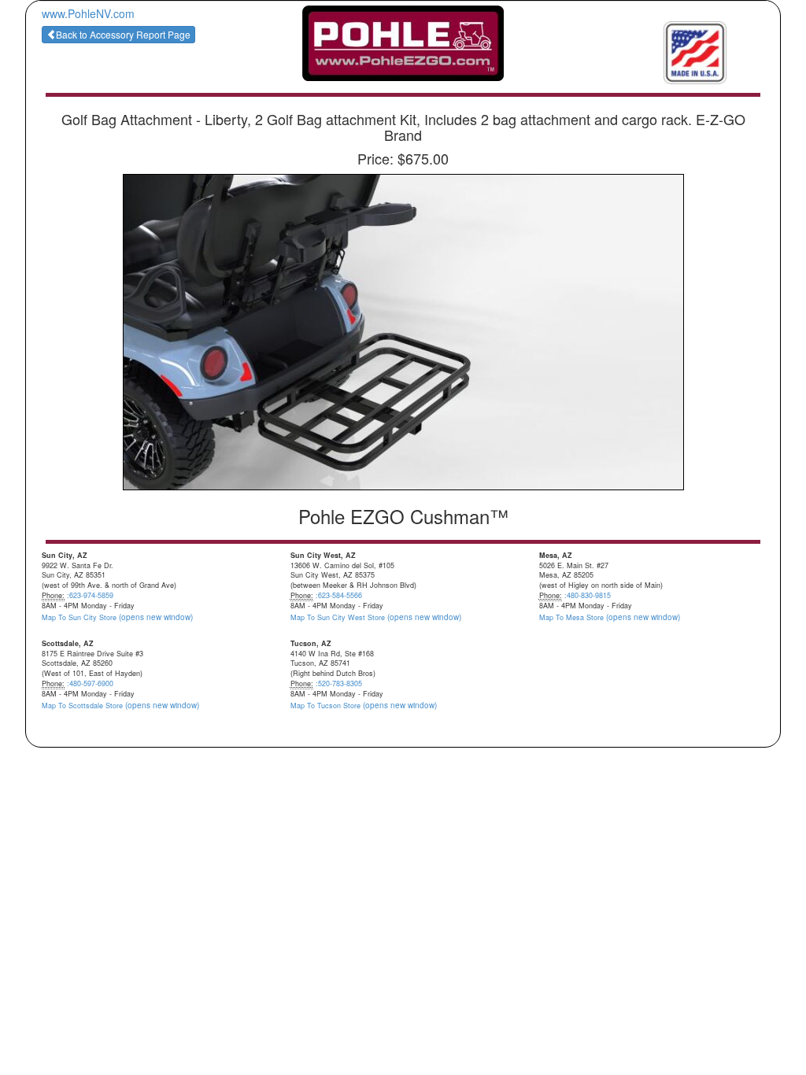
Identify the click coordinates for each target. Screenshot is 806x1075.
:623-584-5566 (339, 595)
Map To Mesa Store (609, 617)
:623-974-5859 (90, 595)
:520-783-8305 (339, 683)
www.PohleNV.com (88, 13)
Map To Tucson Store (363, 705)
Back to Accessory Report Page (123, 34)
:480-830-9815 (587, 595)
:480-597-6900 (90, 683)
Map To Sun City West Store (375, 617)
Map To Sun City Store (117, 617)
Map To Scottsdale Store (120, 705)
